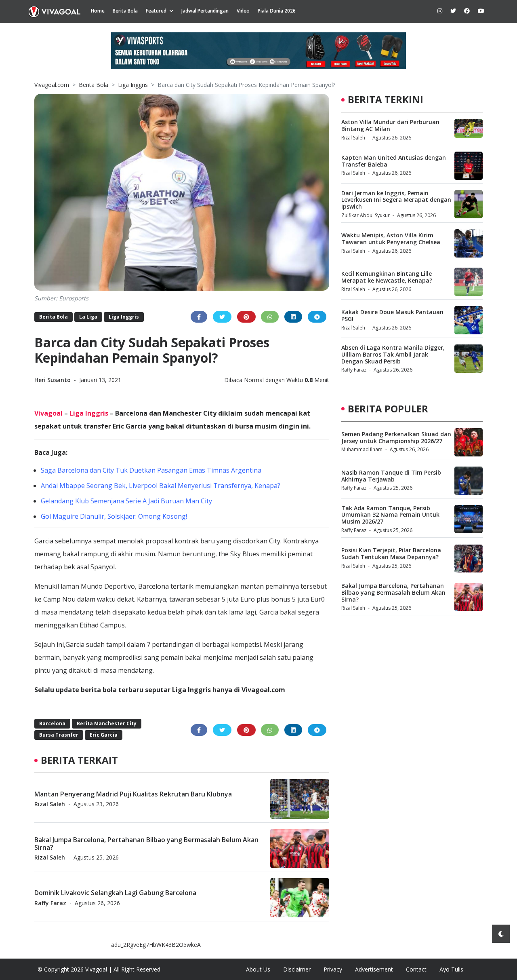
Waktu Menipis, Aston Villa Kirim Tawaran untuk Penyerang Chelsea (390, 238)
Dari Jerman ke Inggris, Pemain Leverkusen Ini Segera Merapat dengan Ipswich (396, 200)
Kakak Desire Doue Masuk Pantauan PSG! (392, 315)
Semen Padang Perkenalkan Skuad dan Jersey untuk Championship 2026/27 (396, 437)
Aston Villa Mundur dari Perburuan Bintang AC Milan (390, 125)
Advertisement (374, 969)
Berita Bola (125, 10)
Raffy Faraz (50, 902)
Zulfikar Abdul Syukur (365, 215)
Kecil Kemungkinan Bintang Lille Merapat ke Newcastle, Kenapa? (386, 277)
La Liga (88, 316)
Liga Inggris (133, 85)
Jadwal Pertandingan (205, 10)
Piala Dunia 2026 (277, 10)
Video (243, 10)
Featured (156, 10)
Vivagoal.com (51, 85)
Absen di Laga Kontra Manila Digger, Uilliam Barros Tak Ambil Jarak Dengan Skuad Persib (393, 354)
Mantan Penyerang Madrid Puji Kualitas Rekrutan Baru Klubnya (133, 793)
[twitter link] (453, 10)
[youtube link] (481, 10)
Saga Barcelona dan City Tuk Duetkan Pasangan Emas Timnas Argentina (151, 470)
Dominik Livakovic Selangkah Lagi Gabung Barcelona (115, 892)
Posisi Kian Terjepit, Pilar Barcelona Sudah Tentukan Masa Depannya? (391, 554)
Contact (416, 969)
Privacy (333, 969)
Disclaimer (297, 969)
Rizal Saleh (49, 803)
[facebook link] (467, 10)
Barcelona (52, 723)
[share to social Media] (199, 317)
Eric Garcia (104, 734)
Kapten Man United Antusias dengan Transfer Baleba (393, 161)
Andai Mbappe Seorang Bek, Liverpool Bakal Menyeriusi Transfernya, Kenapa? (160, 485)
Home (98, 10)
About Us (258, 969)
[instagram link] (440, 10)
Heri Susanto (53, 380)
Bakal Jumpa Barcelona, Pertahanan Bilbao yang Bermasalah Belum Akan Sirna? (146, 843)
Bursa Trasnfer (58, 734)
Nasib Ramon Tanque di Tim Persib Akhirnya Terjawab (391, 476)
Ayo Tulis (451, 969)
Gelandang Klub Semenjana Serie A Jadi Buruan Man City (126, 500)
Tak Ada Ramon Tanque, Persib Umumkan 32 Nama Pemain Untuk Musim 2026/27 (390, 515)
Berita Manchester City (107, 723)
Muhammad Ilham (361, 449)
